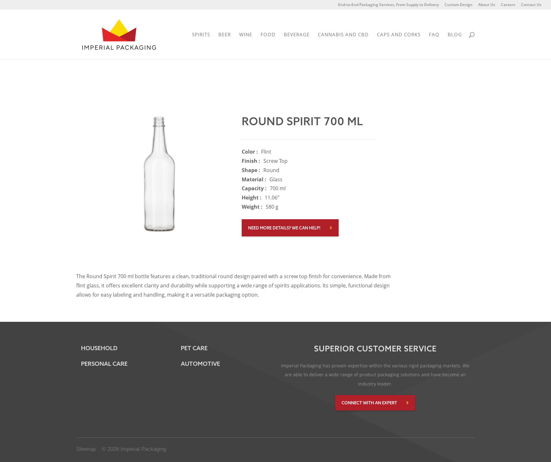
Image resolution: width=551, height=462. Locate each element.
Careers (508, 5)
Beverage (297, 35)
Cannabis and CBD (343, 35)
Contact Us (531, 5)
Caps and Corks (399, 35)
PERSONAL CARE (104, 363)
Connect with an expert (369, 402)
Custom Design (458, 5)
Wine (245, 35)
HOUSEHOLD (99, 348)
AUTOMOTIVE (200, 363)
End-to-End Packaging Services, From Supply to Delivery (388, 5)
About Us (486, 5)
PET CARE (194, 348)
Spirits (201, 35)
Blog (455, 35)
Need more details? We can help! (284, 227)
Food (268, 35)
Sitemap (86, 449)
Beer (224, 35)
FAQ (434, 35)
